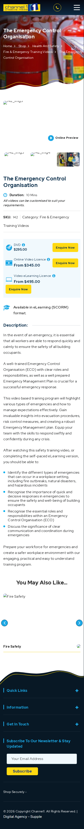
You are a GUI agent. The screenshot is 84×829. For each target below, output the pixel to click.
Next (79, 623)
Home (7, 46)
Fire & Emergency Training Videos (28, 52)
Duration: (17, 195)
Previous (4, 623)
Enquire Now (65, 248)
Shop (22, 46)
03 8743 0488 (58, 7)
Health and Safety (45, 46)
